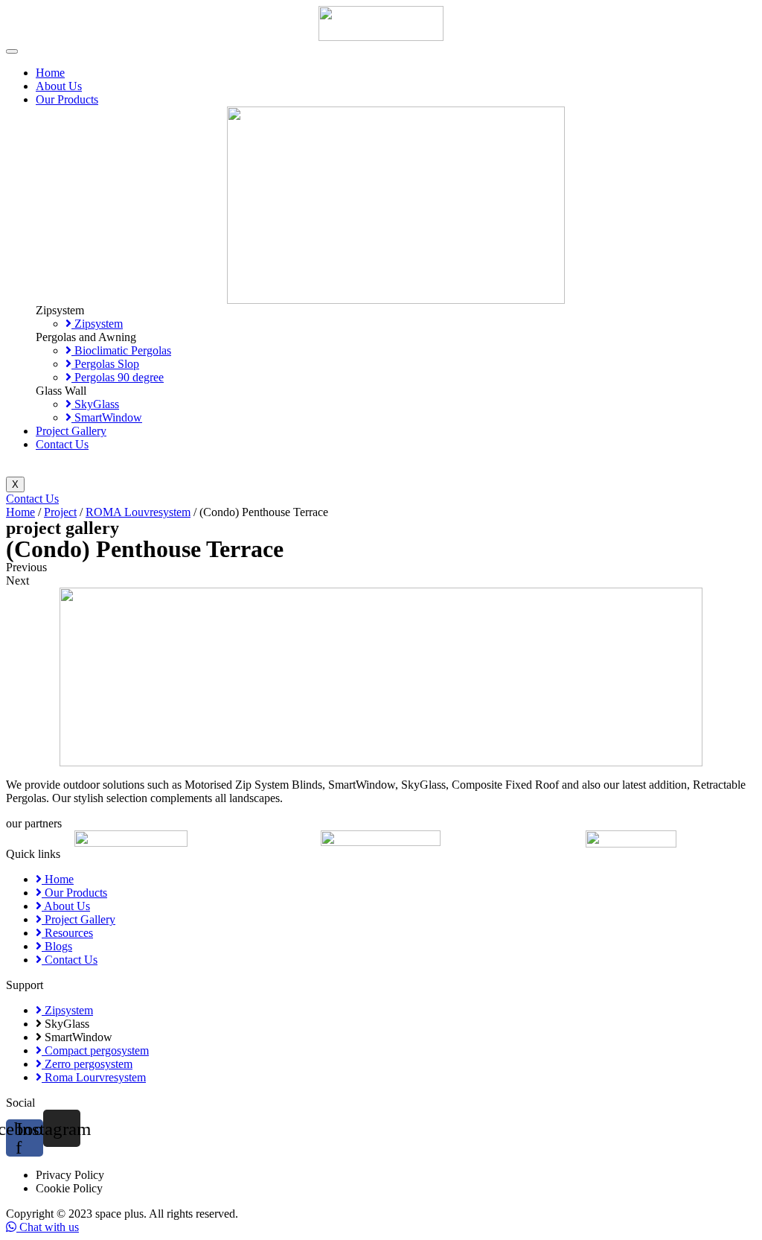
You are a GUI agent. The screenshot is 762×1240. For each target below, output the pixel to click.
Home (50, 72)
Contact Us (62, 444)
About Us (59, 86)
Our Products (67, 99)
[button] (381, 567)
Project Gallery (71, 431)
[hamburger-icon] (12, 51)
